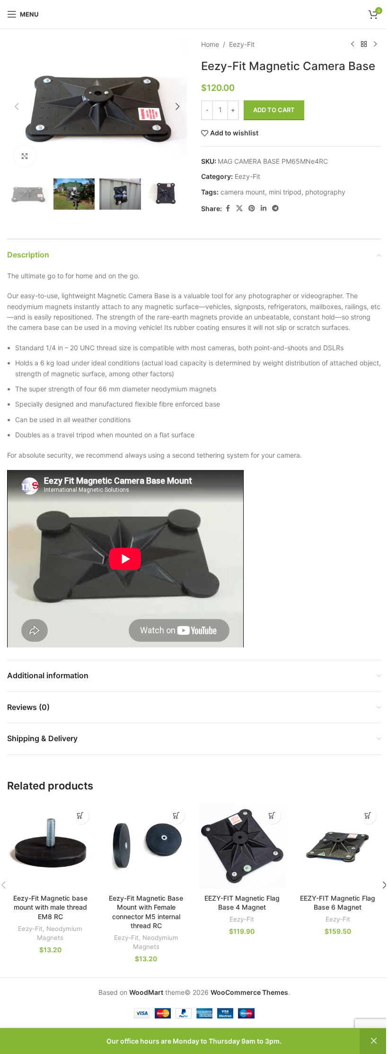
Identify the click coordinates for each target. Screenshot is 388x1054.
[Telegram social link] (275, 208)
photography (325, 192)
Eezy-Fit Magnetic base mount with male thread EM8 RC (50, 907)
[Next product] (375, 44)
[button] (16, 106)
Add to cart (274, 110)
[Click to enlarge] (24, 156)
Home (210, 44)
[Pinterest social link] (252, 208)
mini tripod (285, 192)
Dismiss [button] (374, 1041)
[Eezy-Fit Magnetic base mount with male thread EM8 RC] (50, 846)
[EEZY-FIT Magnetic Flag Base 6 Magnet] (338, 846)
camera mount (242, 192)
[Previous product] (352, 44)
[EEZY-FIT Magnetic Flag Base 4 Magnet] (242, 846)
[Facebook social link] (227, 208)
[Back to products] (364, 44)
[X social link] (239, 208)
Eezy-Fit (242, 44)
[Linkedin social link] (263, 208)
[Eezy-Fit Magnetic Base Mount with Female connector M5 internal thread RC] (146, 846)
